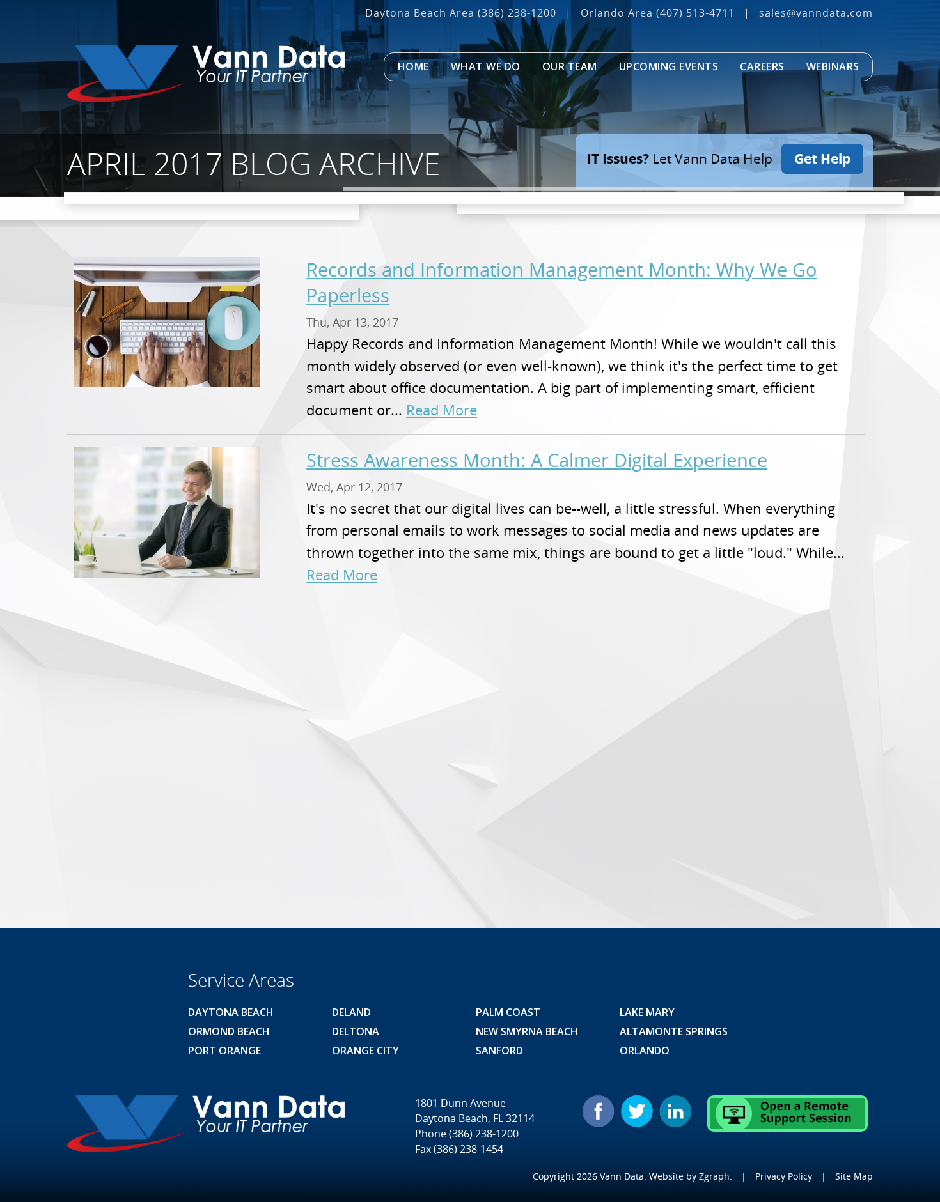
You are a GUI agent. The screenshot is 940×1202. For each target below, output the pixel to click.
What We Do (486, 66)
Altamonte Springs (674, 1031)
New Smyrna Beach (527, 1031)
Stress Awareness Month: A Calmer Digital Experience (536, 459)
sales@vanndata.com (816, 13)
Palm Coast (508, 1012)
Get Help (822, 158)
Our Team (569, 66)
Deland (351, 1012)
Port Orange (224, 1051)
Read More (441, 410)
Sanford (499, 1051)
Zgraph (714, 1176)
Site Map (854, 1176)
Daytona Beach (231, 1012)
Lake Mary (647, 1012)
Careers (762, 66)
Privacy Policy (783, 1176)
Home (413, 66)
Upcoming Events (669, 66)
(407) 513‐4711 (695, 13)
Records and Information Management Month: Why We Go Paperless (561, 282)
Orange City (365, 1051)
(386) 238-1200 (517, 13)
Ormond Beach (229, 1031)
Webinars (832, 66)
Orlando (645, 1051)
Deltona (355, 1031)
